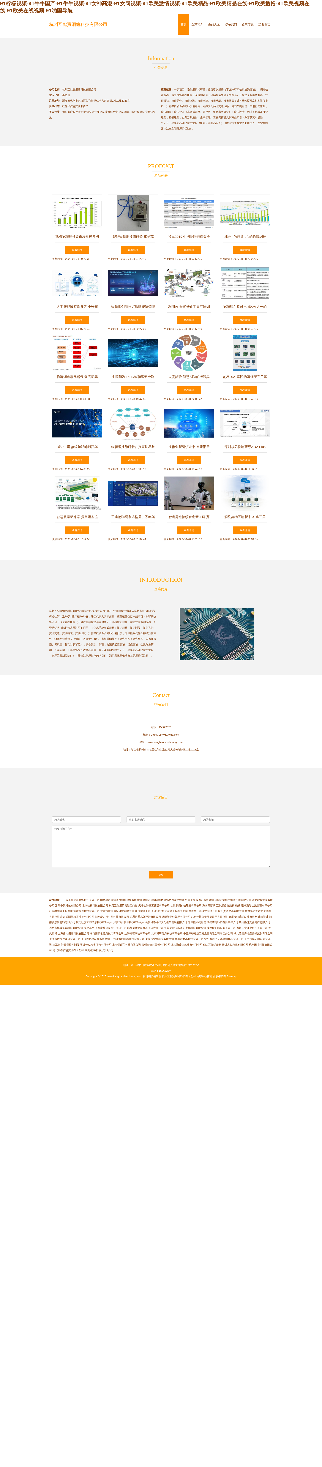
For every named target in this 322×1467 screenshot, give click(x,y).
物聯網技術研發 (152, 976)
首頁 (184, 24)
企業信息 (248, 24)
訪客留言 (264, 24)
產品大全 (214, 24)
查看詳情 (77, 249)
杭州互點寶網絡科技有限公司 (78, 24)
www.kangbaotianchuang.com (165, 742)
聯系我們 (231, 24)
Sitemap (231, 976)
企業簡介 (197, 24)
